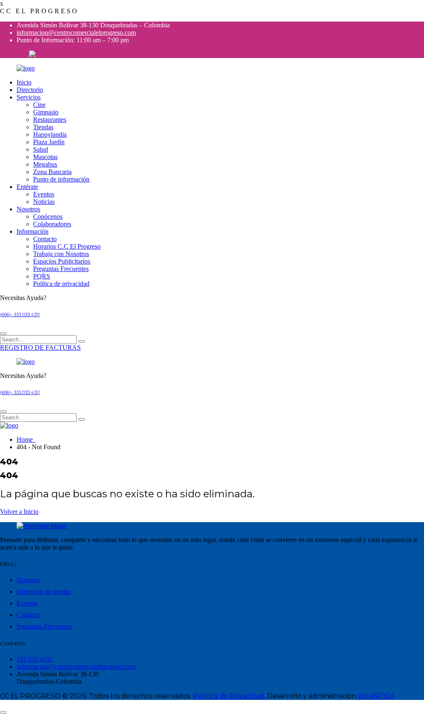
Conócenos (48, 216)
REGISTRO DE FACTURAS (40, 347)
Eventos (43, 194)
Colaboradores (52, 224)
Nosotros (28, 209)
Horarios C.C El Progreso (67, 246)
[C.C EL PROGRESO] (26, 68)
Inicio (24, 82)
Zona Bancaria (52, 171)
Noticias (44, 201)
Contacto (45, 238)
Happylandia (50, 134)
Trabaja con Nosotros (61, 253)
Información (32, 231)
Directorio (30, 89)
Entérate (27, 186)
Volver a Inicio (19, 511)
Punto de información (61, 179)
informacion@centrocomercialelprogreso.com (76, 32)
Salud (40, 149)
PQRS (41, 276)
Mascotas (45, 156)
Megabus (45, 164)
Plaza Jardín (49, 141)
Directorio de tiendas (44, 591)
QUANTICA (376, 696)
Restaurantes (49, 119)
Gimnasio (45, 112)
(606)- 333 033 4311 (20, 314)
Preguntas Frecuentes (61, 268)
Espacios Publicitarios (61, 261)
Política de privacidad (61, 283)
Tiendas (43, 127)
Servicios (29, 97)
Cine (39, 104)
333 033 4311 (35, 659)
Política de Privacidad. (229, 696)
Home (26, 439)
